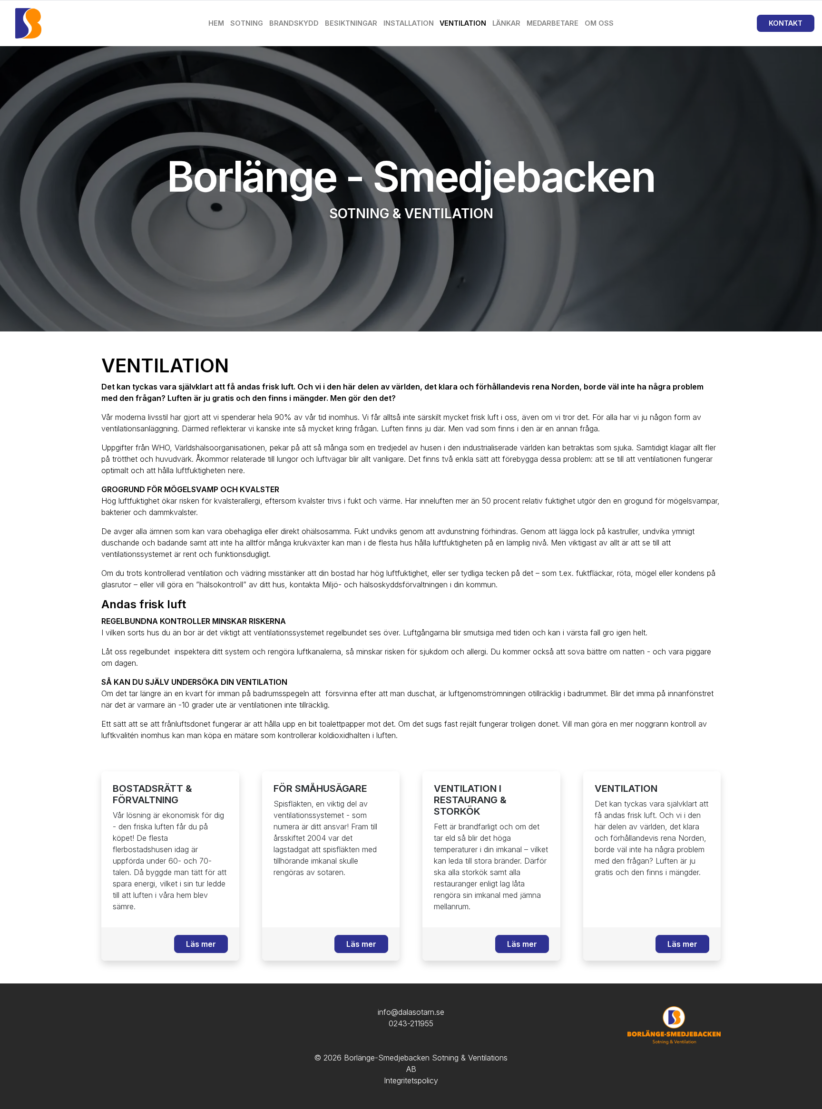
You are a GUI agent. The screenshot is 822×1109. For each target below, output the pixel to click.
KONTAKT (785, 23)
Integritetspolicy (411, 1080)
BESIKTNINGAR (351, 23)
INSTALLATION (408, 23)
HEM (216, 23)
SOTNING (246, 23)
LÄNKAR (506, 23)
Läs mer (201, 944)
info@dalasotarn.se (411, 1012)
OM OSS (599, 23)
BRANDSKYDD (294, 23)
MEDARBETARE (552, 23)
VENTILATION (463, 23)
